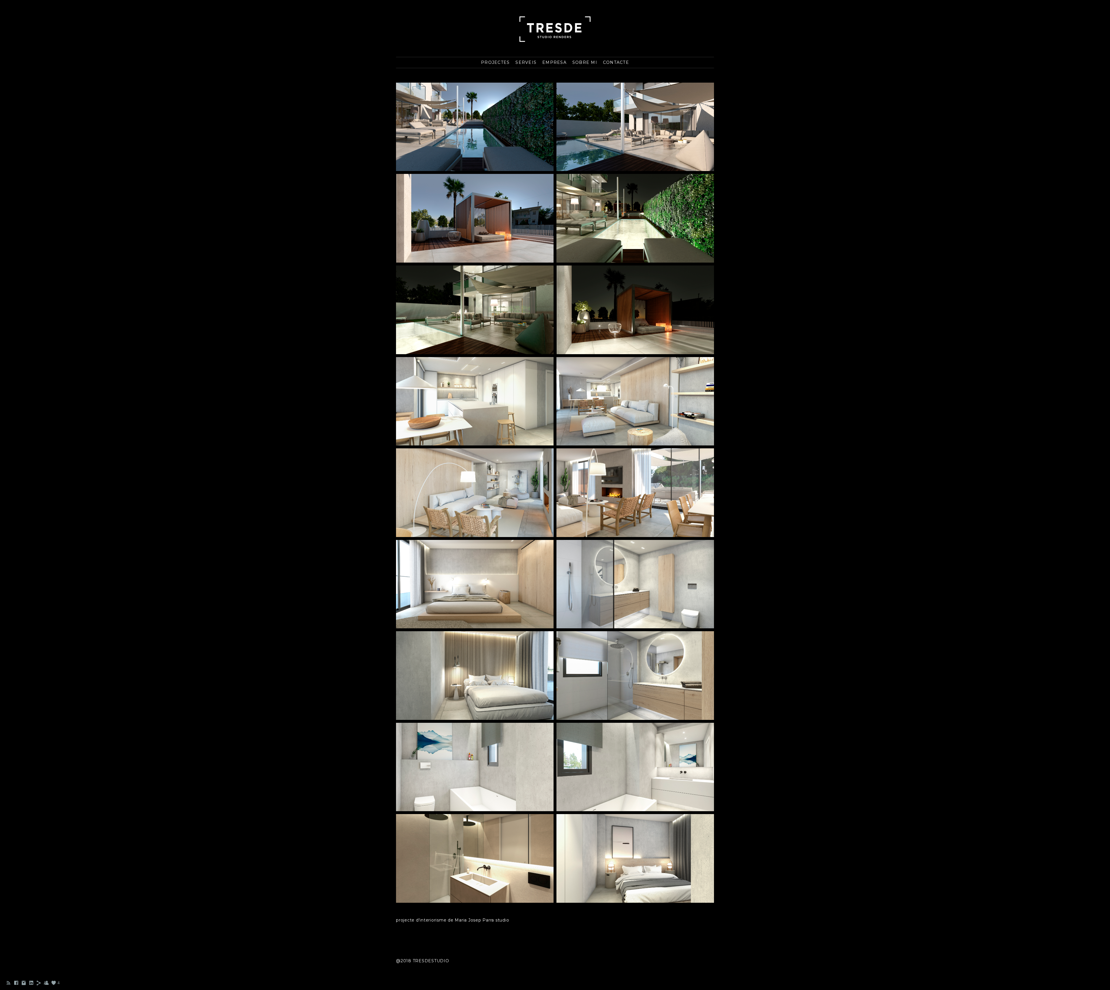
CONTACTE (616, 62)
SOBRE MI (584, 62)
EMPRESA (554, 62)
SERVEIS (525, 62)
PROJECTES (495, 62)
